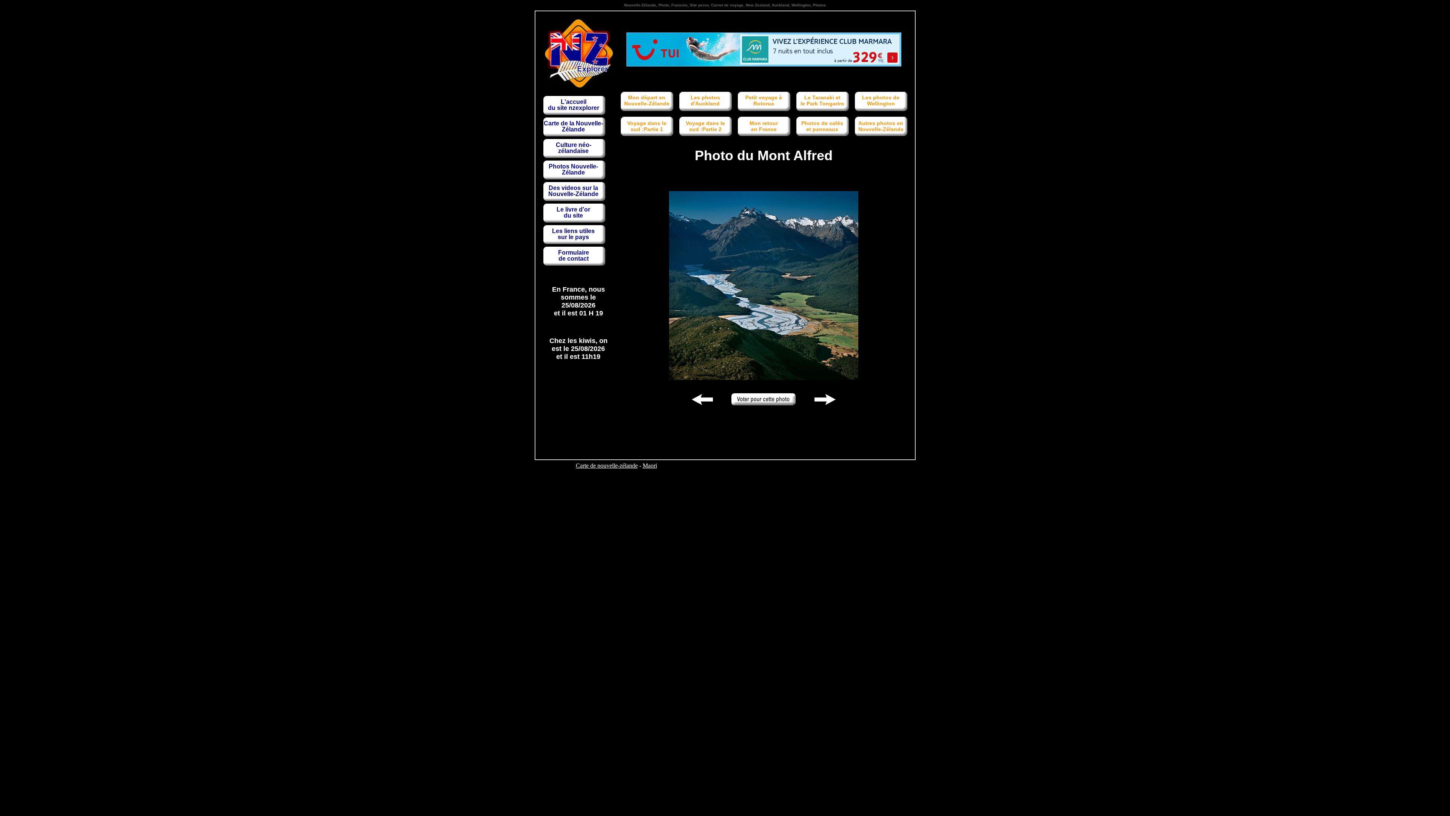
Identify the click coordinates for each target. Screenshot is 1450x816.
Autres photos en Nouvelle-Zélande (881, 126)
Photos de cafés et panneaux (822, 126)
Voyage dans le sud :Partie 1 (646, 126)
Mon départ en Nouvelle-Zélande (646, 100)
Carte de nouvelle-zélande (607, 465)
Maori (650, 465)
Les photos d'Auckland (705, 100)
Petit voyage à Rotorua (763, 100)
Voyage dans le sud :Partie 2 (705, 126)
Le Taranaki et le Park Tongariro (822, 100)
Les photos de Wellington (880, 100)
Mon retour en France (764, 126)
